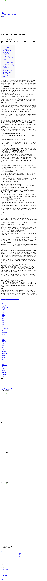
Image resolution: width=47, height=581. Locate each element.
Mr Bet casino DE (4, 354)
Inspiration (3, 345)
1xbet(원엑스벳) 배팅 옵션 (6, 56)
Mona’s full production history (5, 569)
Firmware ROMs (4, 342)
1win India (3, 306)
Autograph (4, 578)
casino (2, 333)
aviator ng (3, 324)
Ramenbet (3, 364)
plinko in (3, 363)
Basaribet (3, 326)
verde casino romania (4, 372)
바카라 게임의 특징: (5, 75)
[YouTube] (2, 571)
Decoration (3, 340)
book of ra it (3, 331)
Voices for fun (5, 14)
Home (1, 31)
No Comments (7, 390)
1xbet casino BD (4, 310)
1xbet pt (3, 314)
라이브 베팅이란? (5, 66)
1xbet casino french (4, 311)
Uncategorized (4, 31)
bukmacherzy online (4, 332)
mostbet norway (4, 352)
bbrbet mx (3, 327)
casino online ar (4, 335)
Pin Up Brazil (3, 360)
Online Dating (3, 357)
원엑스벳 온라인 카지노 (6, 47)
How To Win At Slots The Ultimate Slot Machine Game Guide (7, 389)
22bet (2, 317)
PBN (2, 359)
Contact (20, 556)
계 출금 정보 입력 (5, 49)
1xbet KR (3, 313)
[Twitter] (3, 571)
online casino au (4, 356)
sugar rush (3, 368)
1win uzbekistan (4, 308)
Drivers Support (4, 341)
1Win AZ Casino (4, 303)
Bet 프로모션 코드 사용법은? (6, 67)
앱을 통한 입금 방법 (5, 52)
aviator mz (3, 323)
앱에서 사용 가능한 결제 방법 (6, 54)
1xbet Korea (3, 312)
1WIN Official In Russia (5, 307)
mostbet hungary (4, 351)
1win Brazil (3, 304)
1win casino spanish (4, 305)
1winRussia (3, 309)
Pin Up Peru (3, 361)
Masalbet (3, 349)
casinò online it (4, 336)
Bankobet (3, 325)
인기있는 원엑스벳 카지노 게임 (7, 55)
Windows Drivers (4, 374)
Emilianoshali (4, 545)
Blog (2, 330)
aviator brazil (3, 320)
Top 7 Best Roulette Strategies (6, 384)
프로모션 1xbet (4, 76)
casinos (3, 338)
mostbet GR (3, 350)
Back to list (2, 298)
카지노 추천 (4, 60)
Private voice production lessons (12, 14)
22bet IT (3, 318)
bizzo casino (3, 329)
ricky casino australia (4, 365)
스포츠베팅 (4, 59)
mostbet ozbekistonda (4, 353)
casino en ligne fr (4, 334)
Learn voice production (22, 555)
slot (2, 366)
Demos (20, 554)
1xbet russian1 (3, 316)
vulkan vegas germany (4, 373)
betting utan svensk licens (5, 328)
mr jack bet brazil (4, 355)
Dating (3, 339)
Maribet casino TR (4, 348)
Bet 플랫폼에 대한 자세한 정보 (7, 53)
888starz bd (3, 319)
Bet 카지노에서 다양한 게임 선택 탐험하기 (8, 65)
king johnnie (3, 347)
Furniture (3, 343)
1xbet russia (3, 315)
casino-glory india (4, 337)
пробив (3, 376)
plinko (2, 362)
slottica (3, 367)
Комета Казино (4, 375)
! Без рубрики (3, 302)
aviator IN (3, 322)
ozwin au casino (4, 358)
